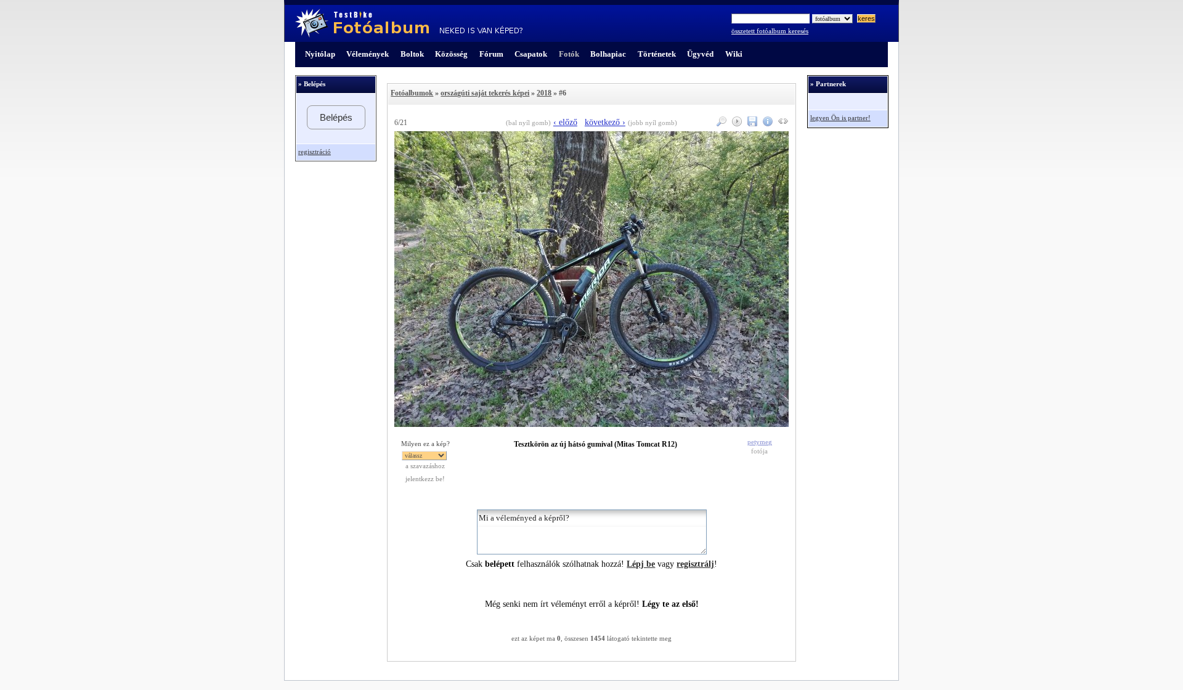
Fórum (491, 54)
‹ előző (565, 122)
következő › (605, 122)
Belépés (336, 117)
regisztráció (314, 151)
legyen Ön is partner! (840, 118)
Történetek (657, 54)
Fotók (569, 54)
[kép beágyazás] (781, 123)
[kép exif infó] (766, 123)
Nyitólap (320, 54)
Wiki (733, 54)
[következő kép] (591, 424)
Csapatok (530, 54)
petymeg (759, 442)
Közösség (451, 54)
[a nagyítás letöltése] (750, 123)
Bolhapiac (608, 54)
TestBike (408, 23)
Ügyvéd (700, 54)
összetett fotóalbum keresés (769, 31)
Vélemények (367, 54)
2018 (544, 93)
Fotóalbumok (412, 93)
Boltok (412, 54)
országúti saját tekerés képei (485, 93)
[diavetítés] (735, 123)
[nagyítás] (719, 123)
